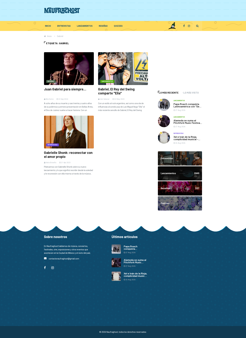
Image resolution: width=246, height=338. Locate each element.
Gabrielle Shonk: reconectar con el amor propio (68, 155)
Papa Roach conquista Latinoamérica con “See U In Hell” (187, 106)
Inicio (48, 26)
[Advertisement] (150, 10)
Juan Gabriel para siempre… (65, 89)
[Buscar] (197, 26)
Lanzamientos (85, 26)
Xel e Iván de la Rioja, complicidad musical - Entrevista (186, 139)
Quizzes (118, 26)
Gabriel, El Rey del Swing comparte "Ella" (116, 91)
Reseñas (103, 26)
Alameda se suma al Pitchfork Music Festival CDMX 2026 (187, 123)
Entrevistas (64, 26)
